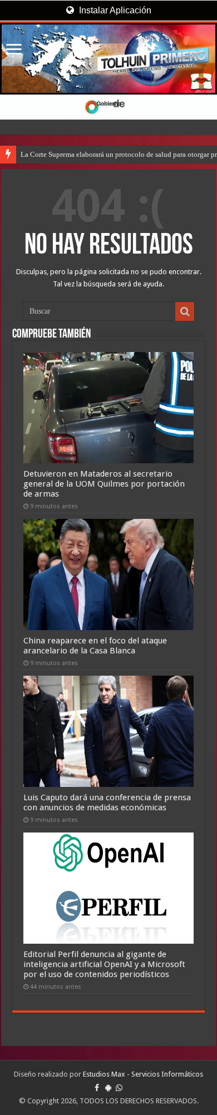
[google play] (108, 1087)
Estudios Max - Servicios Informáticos (143, 1074)
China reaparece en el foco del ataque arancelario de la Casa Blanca (95, 646)
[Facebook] (96, 1087)
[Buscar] (184, 311)
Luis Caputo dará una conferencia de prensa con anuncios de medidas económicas (107, 802)
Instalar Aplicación (114, 10)
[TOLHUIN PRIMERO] (108, 59)
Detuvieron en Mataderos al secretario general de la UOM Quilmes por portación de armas (104, 484)
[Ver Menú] (14, 50)
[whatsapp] (119, 1087)
